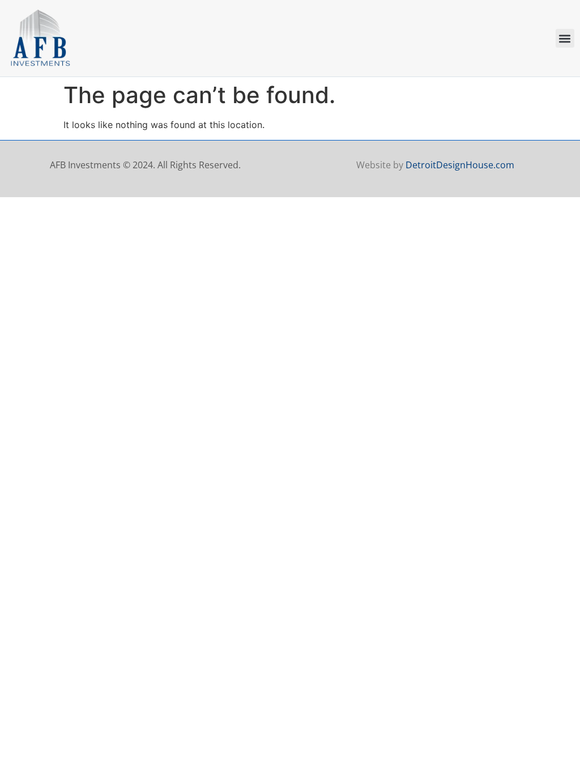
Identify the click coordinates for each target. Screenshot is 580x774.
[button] (565, 38)
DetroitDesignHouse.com (460, 165)
